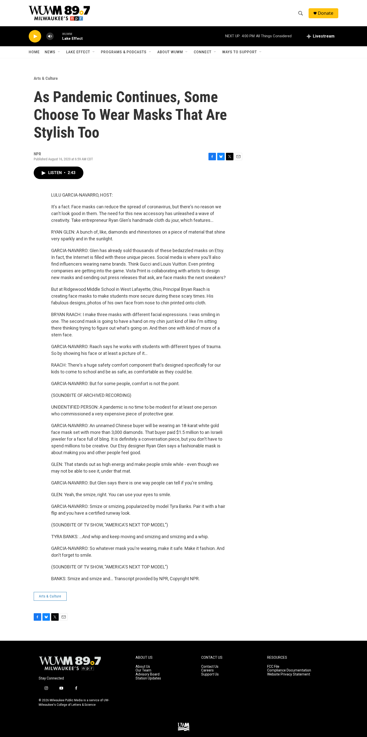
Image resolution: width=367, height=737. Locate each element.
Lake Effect (78, 52)
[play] (35, 36)
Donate (325, 13)
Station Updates (148, 678)
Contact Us (209, 666)
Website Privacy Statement (288, 674)
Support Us (210, 674)
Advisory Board (148, 674)
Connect (202, 52)
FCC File (273, 666)
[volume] (50, 36)
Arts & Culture (46, 78)
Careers (207, 670)
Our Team (143, 670)
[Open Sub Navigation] (59, 52)
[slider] (58, 36)
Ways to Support (239, 52)
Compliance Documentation (289, 670)
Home (34, 52)
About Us (143, 666)
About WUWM (170, 52)
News (50, 52)
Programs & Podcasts (124, 52)
